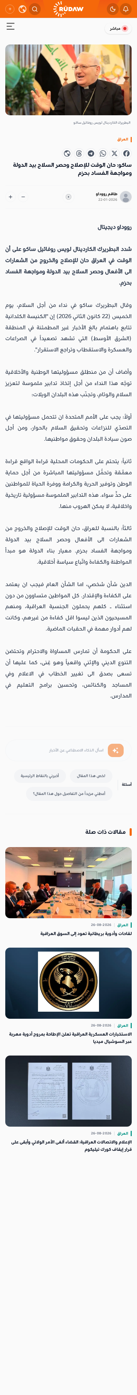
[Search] (35, 9)
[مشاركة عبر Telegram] (91, 153)
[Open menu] (10, 27)
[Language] (22, 9)
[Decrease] (23, 197)
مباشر (115, 29)
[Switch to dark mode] (113, 9)
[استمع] (68, 197)
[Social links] (9, 9)
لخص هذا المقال (91, 776)
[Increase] (10, 197)
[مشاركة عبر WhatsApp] (103, 153)
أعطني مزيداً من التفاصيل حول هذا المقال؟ (69, 794)
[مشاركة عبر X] (114, 153)
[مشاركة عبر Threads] (79, 153)
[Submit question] (116, 750)
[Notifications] (126, 9)
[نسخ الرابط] (67, 153)
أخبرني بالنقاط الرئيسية (40, 776)
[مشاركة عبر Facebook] (126, 153)
